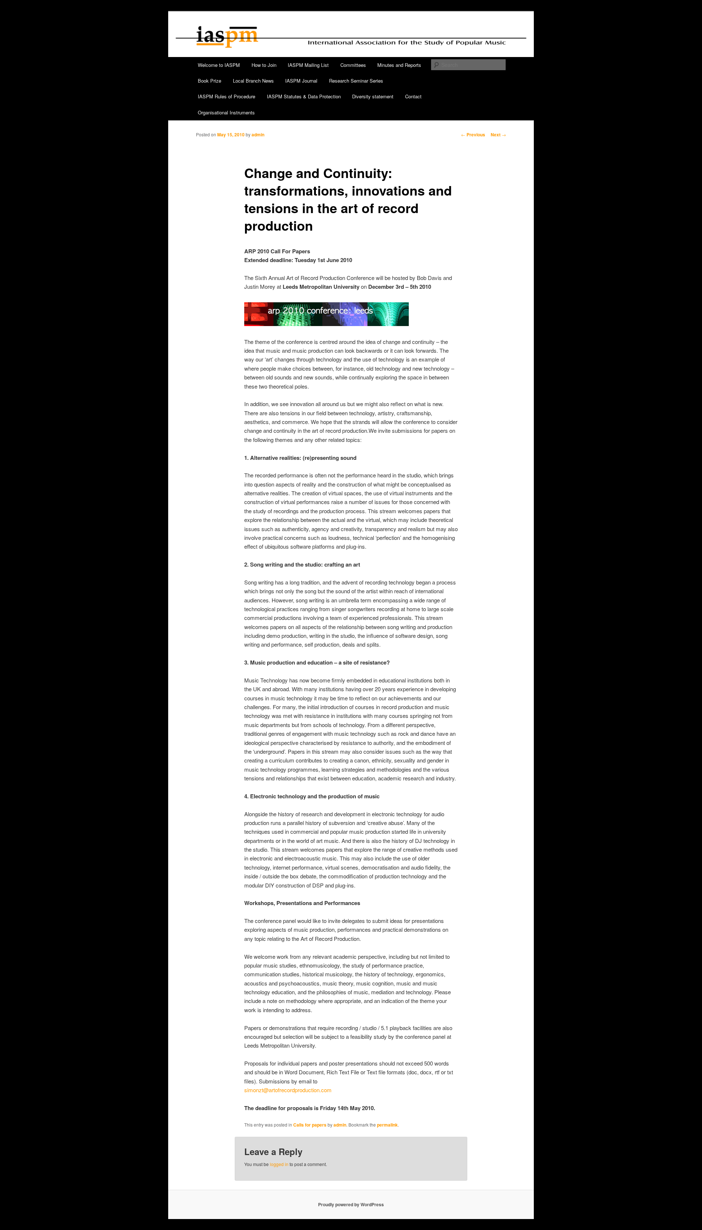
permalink (387, 1124)
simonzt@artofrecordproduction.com (288, 1090)
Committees (353, 64)
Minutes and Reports (399, 64)
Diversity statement (372, 96)
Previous (473, 134)
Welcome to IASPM (219, 64)
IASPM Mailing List (308, 64)
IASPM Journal (301, 80)
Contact (413, 96)
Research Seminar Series (356, 80)
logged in (279, 1164)
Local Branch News (253, 80)
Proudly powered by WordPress (351, 1204)
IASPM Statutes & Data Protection (304, 96)
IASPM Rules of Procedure (226, 96)
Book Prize (209, 80)
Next (498, 134)
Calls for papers (310, 1124)
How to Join (264, 64)
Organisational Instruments (226, 112)
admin (258, 134)
